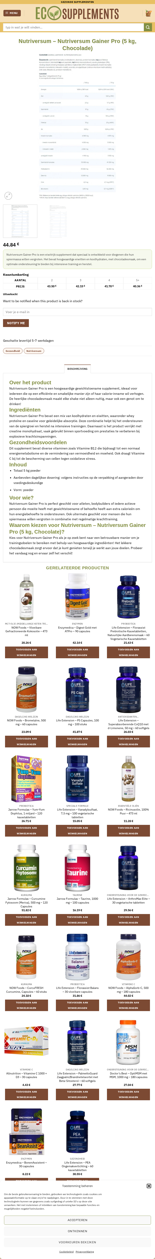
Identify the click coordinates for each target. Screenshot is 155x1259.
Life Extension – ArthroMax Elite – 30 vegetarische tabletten (128, 900)
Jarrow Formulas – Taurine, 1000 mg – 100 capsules (77, 900)
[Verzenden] (148, 27)
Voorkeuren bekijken (77, 1242)
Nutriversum (34, 350)
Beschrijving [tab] (77, 369)
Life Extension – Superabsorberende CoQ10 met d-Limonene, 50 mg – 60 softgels (128, 724)
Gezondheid (13, 350)
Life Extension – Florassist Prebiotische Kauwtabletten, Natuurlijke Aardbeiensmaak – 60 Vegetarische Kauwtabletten (129, 633)
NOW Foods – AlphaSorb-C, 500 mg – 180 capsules (128, 990)
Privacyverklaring (85, 1251)
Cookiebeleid (66, 1251)
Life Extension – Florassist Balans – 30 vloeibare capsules (77, 990)
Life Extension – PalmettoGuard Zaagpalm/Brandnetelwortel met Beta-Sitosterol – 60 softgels (77, 1077)
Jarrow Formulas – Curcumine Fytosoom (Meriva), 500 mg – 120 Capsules (26, 902)
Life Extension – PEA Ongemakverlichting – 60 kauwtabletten (77, 1166)
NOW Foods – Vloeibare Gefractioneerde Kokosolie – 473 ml (26, 631)
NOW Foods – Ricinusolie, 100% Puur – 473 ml (128, 811)
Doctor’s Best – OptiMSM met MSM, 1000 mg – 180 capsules (129, 1075)
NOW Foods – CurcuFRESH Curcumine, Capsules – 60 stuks (26, 990)
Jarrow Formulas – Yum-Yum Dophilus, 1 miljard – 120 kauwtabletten (26, 813)
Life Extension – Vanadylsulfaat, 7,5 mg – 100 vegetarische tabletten (77, 813)
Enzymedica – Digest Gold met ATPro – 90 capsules (77, 629)
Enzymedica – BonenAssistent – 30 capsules (26, 1164)
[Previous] (11, 126)
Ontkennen (77, 1231)
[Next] (144, 126)
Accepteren (78, 1220)
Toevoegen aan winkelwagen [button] (26, 652)
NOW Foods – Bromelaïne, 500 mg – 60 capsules (26, 722)
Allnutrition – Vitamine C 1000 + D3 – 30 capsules (26, 1075)
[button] (149, 1186)
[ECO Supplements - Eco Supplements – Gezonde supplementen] (77, 13)
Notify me (16, 323)
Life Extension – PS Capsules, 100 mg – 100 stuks (77, 722)
